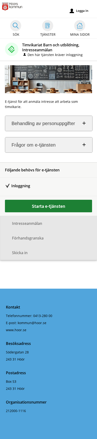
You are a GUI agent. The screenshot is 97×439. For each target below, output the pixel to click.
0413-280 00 (42, 315)
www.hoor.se (16, 330)
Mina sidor (80, 34)
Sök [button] (16, 34)
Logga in (79, 11)
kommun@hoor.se (32, 323)
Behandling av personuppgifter (43, 123)
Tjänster (48, 34)
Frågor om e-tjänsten (34, 145)
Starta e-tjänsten (48, 206)
